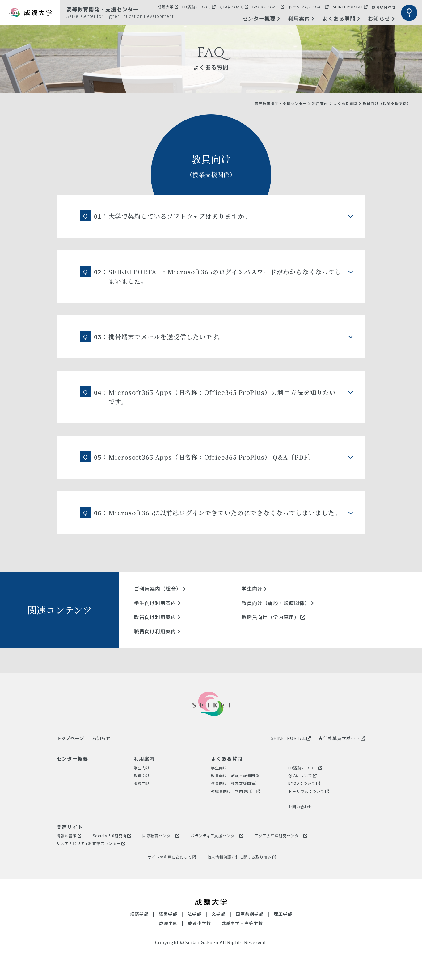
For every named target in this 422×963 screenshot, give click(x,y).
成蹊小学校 (199, 923)
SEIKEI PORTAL (348, 6)
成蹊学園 (168, 923)
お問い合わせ (384, 7)
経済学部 (139, 914)
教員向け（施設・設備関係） (276, 602)
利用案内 (299, 18)
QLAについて (232, 6)
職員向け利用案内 (155, 631)
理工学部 (283, 914)
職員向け (142, 783)
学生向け (252, 588)
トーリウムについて (306, 6)
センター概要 (259, 18)
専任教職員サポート (339, 738)
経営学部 (168, 914)
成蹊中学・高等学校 (242, 923)
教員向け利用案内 (155, 617)
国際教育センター (158, 835)
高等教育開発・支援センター (281, 103)
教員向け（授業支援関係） (235, 783)
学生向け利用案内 (155, 602)
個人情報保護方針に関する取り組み (239, 857)
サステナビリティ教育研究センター (88, 843)
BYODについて (266, 6)
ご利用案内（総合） (157, 588)
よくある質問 (339, 18)
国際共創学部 (250, 914)
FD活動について (196, 6)
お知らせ (379, 18)
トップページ (70, 738)
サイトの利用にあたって (170, 857)
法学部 (194, 914)
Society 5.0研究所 (110, 835)
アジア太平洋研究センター (279, 835)
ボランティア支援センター (214, 835)
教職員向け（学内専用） (270, 617)
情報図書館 (67, 835)
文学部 (219, 914)
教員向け (142, 775)
